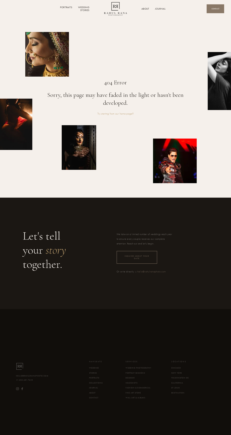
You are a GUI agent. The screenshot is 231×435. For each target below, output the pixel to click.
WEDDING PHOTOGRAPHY (138, 368)
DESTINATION (178, 393)
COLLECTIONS (96, 383)
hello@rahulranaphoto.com (151, 271)
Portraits (66, 7)
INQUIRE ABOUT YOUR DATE (137, 257)
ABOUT (92, 393)
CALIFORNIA (177, 383)
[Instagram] (17, 388)
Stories (85, 10)
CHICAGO (176, 368)
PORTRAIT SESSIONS (135, 373)
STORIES (93, 373)
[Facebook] (22, 388)
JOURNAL (93, 388)
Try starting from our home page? (115, 113)
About (145, 9)
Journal (160, 9)
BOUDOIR (130, 378)
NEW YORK (176, 373)
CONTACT (94, 398)
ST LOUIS (175, 388)
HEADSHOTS (132, 383)
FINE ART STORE (133, 393)
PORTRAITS (94, 378)
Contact (215, 9)
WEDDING (94, 368)
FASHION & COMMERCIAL (138, 388)
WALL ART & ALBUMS (135, 398)
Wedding (84, 7)
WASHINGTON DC (180, 378)
